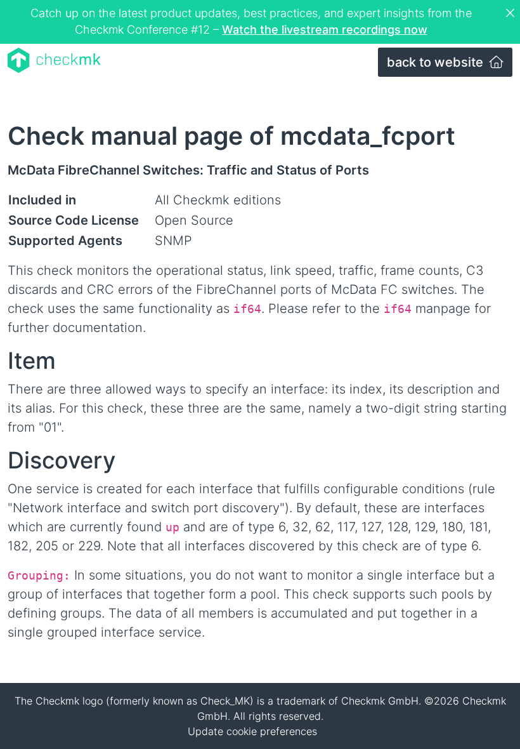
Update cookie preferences (252, 731)
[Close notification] (512, 13)
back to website (436, 62)
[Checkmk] (54, 60)
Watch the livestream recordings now (324, 29)
